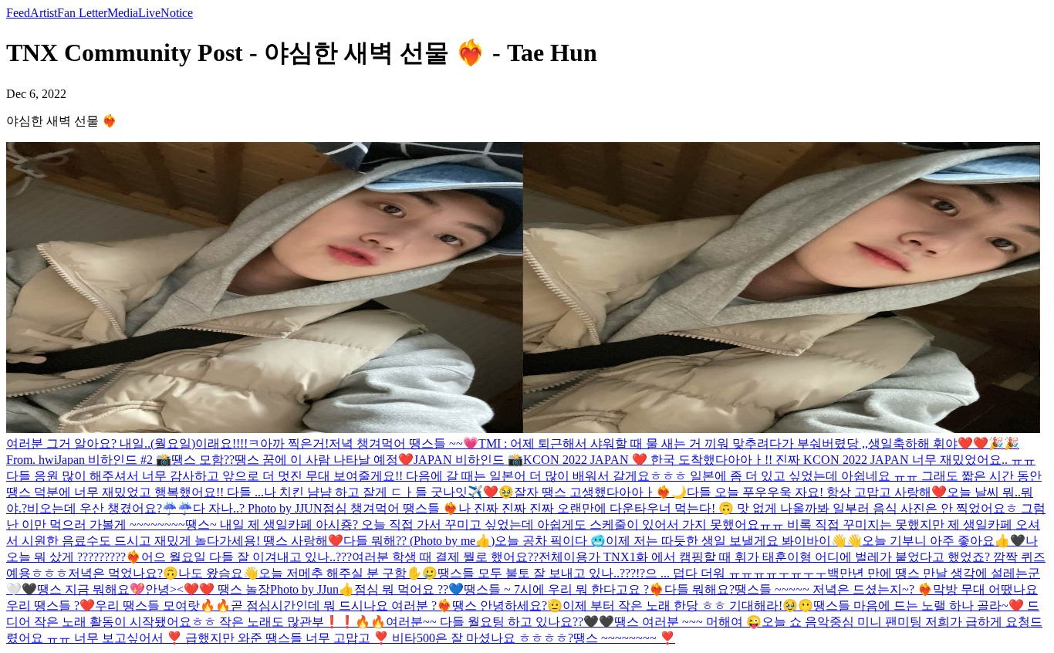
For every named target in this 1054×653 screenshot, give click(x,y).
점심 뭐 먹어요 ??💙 (409, 589)
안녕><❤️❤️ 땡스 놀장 (207, 589)
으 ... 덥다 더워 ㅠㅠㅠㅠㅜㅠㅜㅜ (736, 573)
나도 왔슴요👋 (218, 573)
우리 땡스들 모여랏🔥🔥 (163, 605)
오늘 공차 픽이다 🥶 (550, 540)
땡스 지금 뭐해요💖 (91, 589)
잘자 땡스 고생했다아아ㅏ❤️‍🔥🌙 (600, 492)
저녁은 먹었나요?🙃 (123, 573)
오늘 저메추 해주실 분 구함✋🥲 (347, 573)
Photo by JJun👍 (312, 589)
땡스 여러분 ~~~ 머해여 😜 (688, 621)
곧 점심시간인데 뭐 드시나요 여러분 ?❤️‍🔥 (341, 605)
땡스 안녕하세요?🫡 (507, 605)
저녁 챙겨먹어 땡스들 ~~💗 (403, 443)
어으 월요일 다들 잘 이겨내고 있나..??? (246, 556)
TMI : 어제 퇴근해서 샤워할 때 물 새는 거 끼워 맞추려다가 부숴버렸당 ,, (673, 443)
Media (122, 12)
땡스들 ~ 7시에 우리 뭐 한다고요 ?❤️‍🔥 (564, 589)
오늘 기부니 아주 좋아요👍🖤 (943, 540)
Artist (43, 12)
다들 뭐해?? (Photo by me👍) (419, 540)
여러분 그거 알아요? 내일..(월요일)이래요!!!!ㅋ (133, 443)
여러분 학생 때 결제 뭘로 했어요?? (445, 556)
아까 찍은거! (294, 443)
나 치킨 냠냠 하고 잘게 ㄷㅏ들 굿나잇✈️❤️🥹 (389, 492)
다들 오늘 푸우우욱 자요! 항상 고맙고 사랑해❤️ (817, 492)
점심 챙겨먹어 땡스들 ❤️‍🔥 (390, 508)
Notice (176, 12)
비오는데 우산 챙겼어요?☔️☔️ (110, 508)
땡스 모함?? (203, 459)
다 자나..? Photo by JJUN (258, 508)
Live (149, 12)
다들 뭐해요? (699, 589)
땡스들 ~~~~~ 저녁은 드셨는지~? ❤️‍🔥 (834, 589)
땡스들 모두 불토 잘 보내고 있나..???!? (541, 573)
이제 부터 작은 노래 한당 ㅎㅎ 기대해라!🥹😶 (687, 605)
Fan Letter (82, 12)
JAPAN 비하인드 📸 (468, 459)
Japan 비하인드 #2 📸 (114, 459)
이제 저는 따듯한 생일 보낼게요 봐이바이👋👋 (734, 540)
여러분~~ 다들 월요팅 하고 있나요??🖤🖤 (500, 621)
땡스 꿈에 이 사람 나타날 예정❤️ (324, 459)
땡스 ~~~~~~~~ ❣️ (624, 638)
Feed (18, 12)
